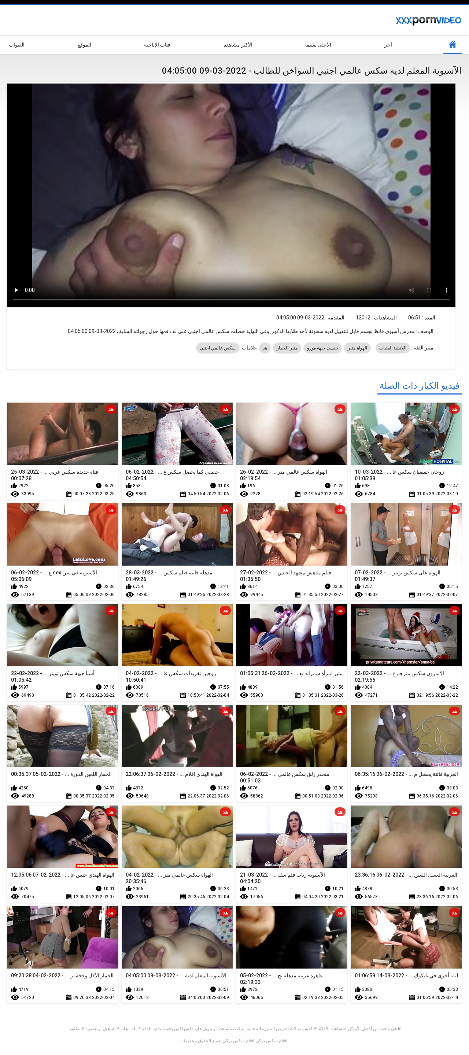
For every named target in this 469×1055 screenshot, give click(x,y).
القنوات (17, 45)
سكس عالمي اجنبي (218, 348)
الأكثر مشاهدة (238, 45)
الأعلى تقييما (318, 45)
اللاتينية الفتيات (392, 348)
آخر (388, 45)
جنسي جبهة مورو (323, 348)
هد (265, 348)
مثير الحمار (287, 348)
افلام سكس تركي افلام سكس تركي (254, 1040)
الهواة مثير (357, 348)
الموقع (84, 45)
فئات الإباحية (157, 45)
